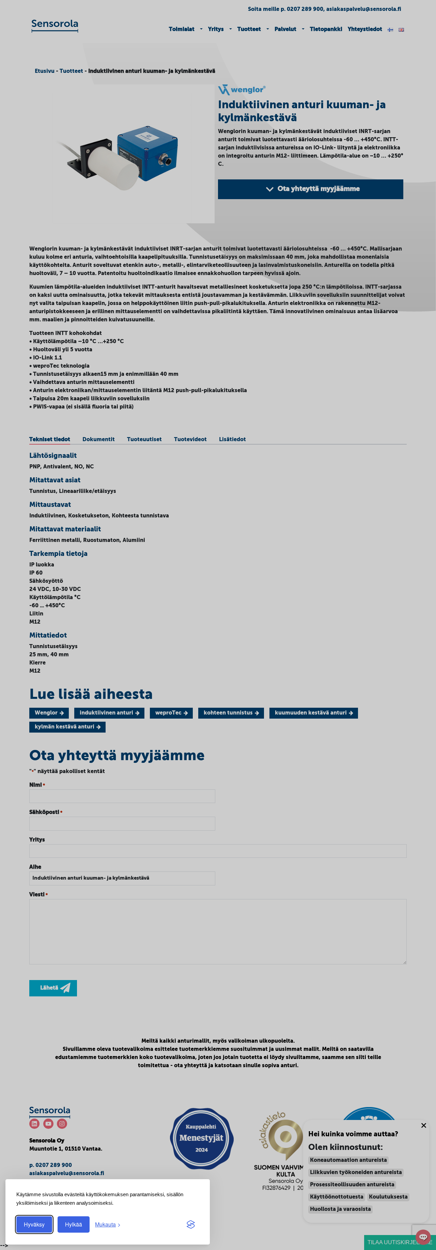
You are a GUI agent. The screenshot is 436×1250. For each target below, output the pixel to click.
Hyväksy (34, 1224)
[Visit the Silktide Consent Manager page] (191, 1224)
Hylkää (73, 1224)
